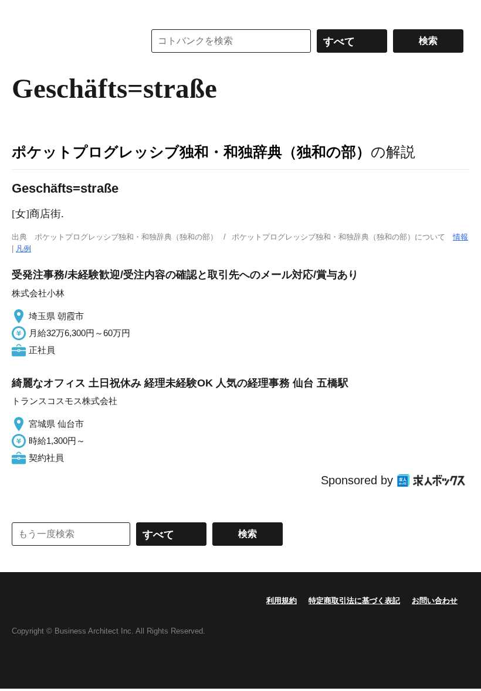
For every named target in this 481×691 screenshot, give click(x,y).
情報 (460, 236)
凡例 (23, 248)
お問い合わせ (435, 600)
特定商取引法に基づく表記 (354, 600)
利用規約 (281, 600)
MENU (23, 11)
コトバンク (70, 41)
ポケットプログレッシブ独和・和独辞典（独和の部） (191, 151)
